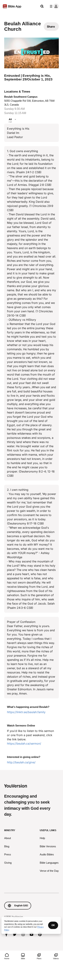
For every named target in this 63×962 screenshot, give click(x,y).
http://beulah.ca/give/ (21, 762)
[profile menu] (53, 6)
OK (53, 925)
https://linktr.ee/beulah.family (26, 712)
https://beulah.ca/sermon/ (24, 743)
